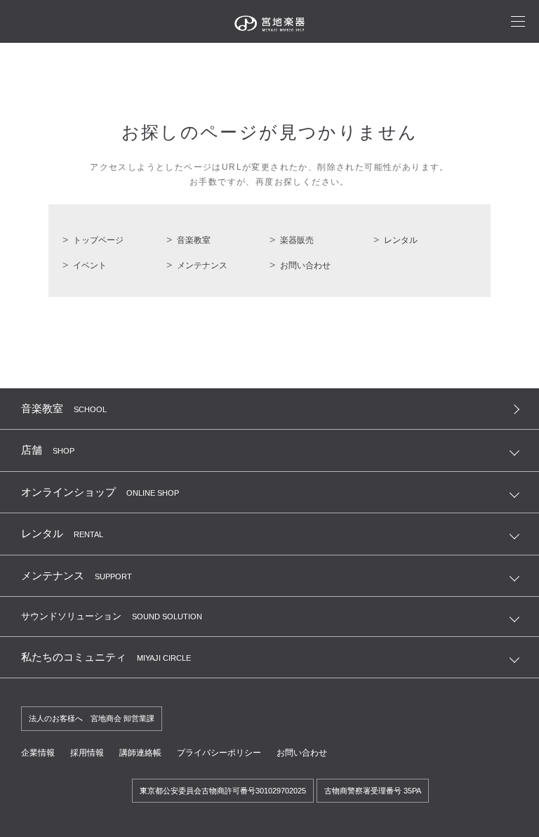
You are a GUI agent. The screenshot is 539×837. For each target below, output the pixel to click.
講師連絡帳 (140, 753)
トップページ (98, 240)
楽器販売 (297, 240)
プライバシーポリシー (219, 753)
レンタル (401, 240)
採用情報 (87, 753)
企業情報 (38, 753)
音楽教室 (194, 240)
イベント (90, 265)
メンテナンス (202, 265)
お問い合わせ (305, 265)
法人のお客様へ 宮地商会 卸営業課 (91, 718)
